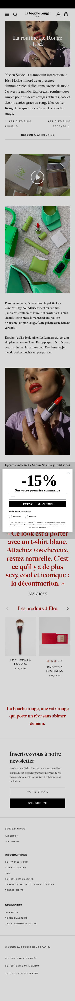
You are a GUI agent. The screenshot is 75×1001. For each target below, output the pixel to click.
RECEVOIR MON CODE (37, 504)
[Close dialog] (68, 472)
